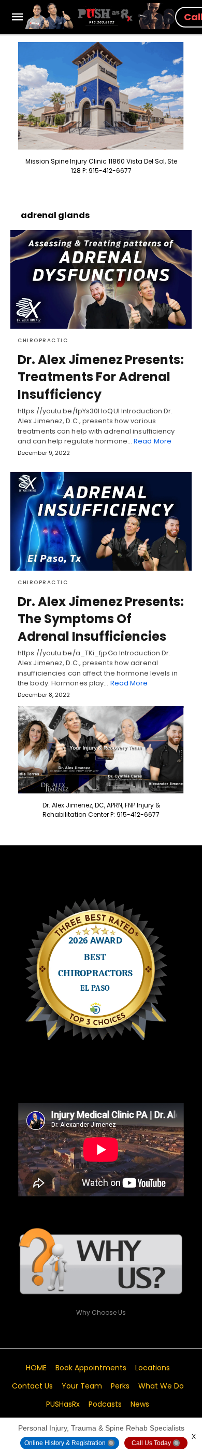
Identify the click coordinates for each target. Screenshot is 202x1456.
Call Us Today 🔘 (156, 1443)
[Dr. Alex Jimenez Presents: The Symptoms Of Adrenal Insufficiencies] (101, 521)
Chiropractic (43, 340)
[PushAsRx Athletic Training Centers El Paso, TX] (100, 16)
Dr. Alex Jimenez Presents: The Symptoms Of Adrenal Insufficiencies (101, 619)
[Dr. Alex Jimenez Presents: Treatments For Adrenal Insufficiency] (101, 279)
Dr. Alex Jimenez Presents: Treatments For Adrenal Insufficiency (101, 377)
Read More (152, 441)
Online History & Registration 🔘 (69, 1443)
